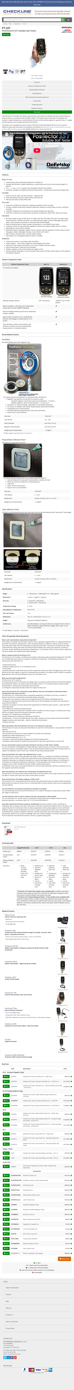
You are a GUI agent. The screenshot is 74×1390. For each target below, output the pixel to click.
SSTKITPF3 (14, 1105)
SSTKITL (13, 1134)
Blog (7, 1301)
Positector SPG (10, 977)
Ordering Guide (37, 105)
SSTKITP (13, 1076)
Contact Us (9, 1315)
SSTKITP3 (14, 1086)
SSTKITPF (14, 1095)
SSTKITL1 (14, 1139)
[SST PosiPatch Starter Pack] (17, 71)
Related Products (37, 108)
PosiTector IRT (10, 993)
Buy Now (37, 112)
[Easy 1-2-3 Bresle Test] (5, 71)
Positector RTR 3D (11, 946)
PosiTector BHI (11, 1008)
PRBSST (13, 1167)
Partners (8, 1294)
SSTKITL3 (14, 1144)
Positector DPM (10, 1024)
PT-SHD (7, 1039)
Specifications (37, 93)
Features (37, 82)
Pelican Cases (10, 915)
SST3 (12, 1158)
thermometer (60, 127)
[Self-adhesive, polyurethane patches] (37, 460)
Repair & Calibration (12, 1288)
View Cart (65, 1259)
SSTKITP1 (14, 1081)
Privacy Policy (10, 1328)
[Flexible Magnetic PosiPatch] (11, 71)
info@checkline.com (14, 1354)
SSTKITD (13, 1114)
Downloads (37, 101)
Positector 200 (10, 930)
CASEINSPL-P (15, 1253)
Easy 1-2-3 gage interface (14, 188)
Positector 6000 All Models (14, 1055)
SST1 (12, 1153)
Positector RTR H (11, 962)
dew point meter (48, 127)
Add (6, 1076)
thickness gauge (16, 129)
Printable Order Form (37, 1373)
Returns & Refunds (12, 1321)
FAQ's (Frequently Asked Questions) (37, 97)
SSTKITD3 (14, 1125)
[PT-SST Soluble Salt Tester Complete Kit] (22, 71)
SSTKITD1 (14, 1120)
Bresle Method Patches (37, 90)
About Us (9, 1308)
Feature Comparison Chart (37, 86)
